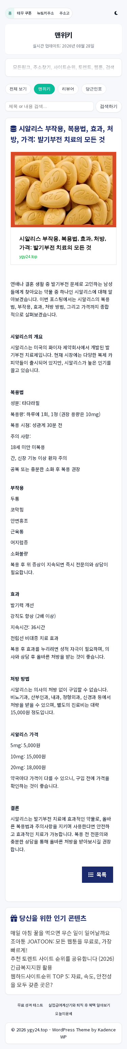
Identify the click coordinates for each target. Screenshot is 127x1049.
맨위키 (44, 88)
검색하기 (109, 106)
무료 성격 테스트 (30, 1005)
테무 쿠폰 (24, 13)
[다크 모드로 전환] (116, 13)
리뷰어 (68, 88)
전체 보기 (18, 88)
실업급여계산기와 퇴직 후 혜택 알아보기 (79, 1005)
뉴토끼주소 (45, 13)
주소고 (64, 13)
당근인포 (94, 88)
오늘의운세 (63, 1013)
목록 (100, 874)
